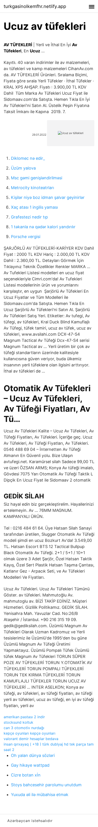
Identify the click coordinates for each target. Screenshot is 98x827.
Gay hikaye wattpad (30, 765)
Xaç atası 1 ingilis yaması (34, 207)
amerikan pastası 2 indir (24, 717)
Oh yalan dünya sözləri (33, 755)
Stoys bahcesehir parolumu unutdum (46, 784)
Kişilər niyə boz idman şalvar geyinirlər (48, 197)
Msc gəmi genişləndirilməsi (36, 177)
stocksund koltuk (18, 722)
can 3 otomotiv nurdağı (24, 728)
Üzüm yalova (23, 168)
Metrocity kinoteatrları (32, 187)
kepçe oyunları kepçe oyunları (29, 733)
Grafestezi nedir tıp (29, 217)
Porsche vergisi (25, 236)
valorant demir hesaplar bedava (31, 738)
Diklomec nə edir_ (28, 158)
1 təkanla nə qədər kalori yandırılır (43, 226)
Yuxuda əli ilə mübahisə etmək (39, 794)
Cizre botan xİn (26, 775)
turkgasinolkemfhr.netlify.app (35, 6)
